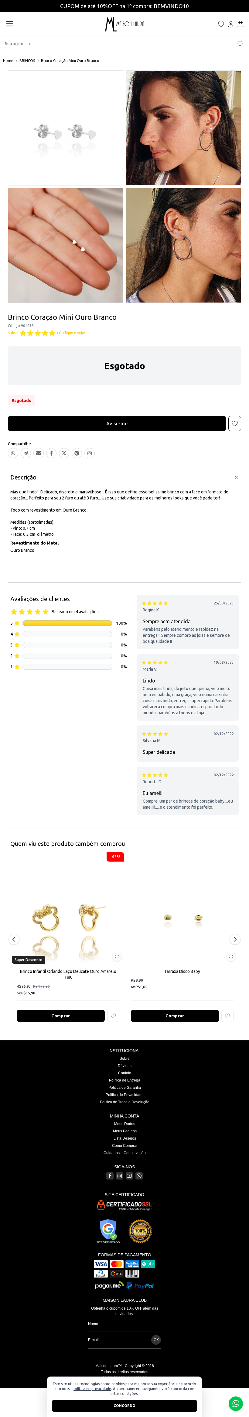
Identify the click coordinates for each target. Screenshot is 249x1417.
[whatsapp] (139, 1176)
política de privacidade (92, 1389)
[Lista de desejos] (221, 24)
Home (8, 61)
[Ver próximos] (234, 939)
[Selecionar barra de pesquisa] (240, 43)
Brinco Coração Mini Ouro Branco (70, 61)
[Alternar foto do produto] (117, 956)
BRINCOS (27, 61)
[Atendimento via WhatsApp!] (236, 1403)
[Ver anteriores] (15, 939)
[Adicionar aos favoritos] (113, 1016)
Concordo (124, 1406)
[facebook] (110, 1176)
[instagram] (119, 1176)
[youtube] (129, 1176)
